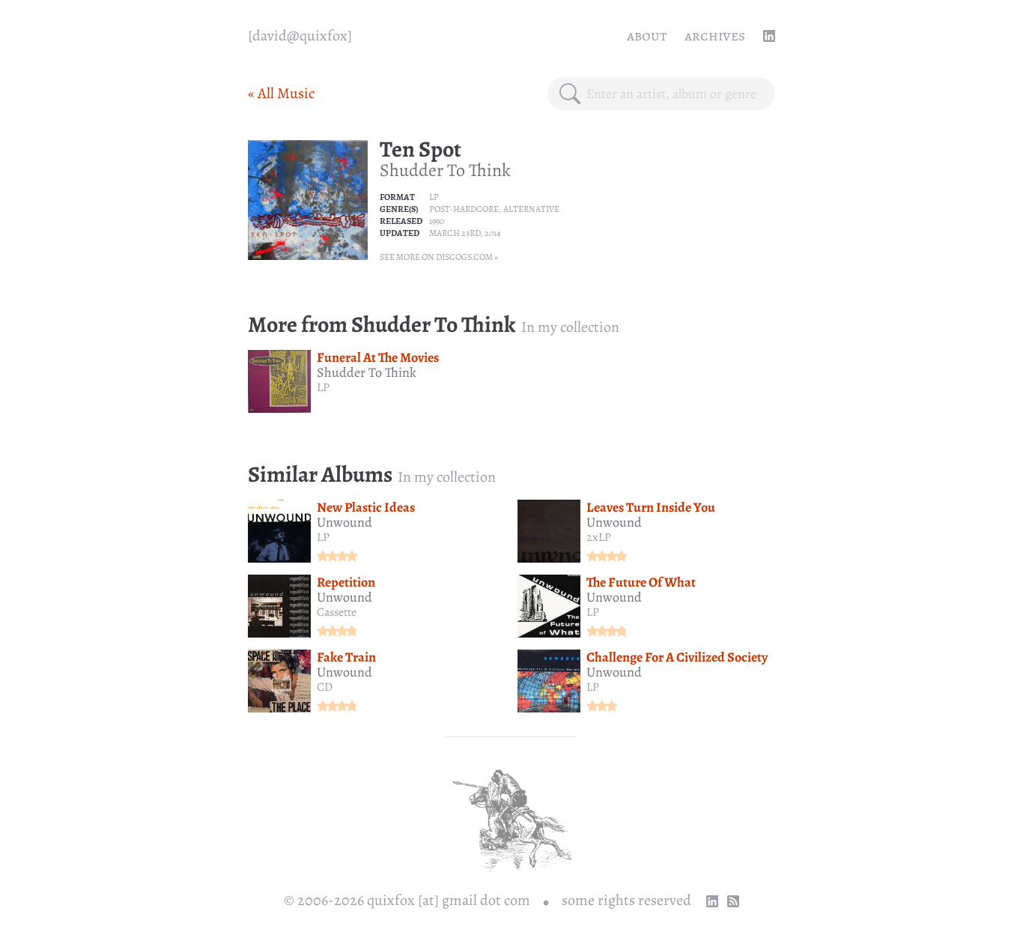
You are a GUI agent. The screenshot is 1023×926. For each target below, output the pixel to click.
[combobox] (674, 93)
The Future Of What (641, 582)
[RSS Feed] (733, 901)
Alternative (531, 209)
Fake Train (346, 657)
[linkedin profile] (769, 36)
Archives (714, 35)
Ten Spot (420, 149)
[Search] (569, 93)
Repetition (346, 582)
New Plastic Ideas (366, 507)
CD (325, 687)
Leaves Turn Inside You (650, 507)
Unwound (344, 522)
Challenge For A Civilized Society (677, 657)
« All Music (281, 93)
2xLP (598, 537)
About (647, 35)
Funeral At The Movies (378, 357)
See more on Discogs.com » (439, 257)
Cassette (336, 612)
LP (434, 197)
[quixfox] (300, 35)
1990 (436, 221)
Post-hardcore (464, 209)
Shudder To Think (445, 170)
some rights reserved (626, 900)
